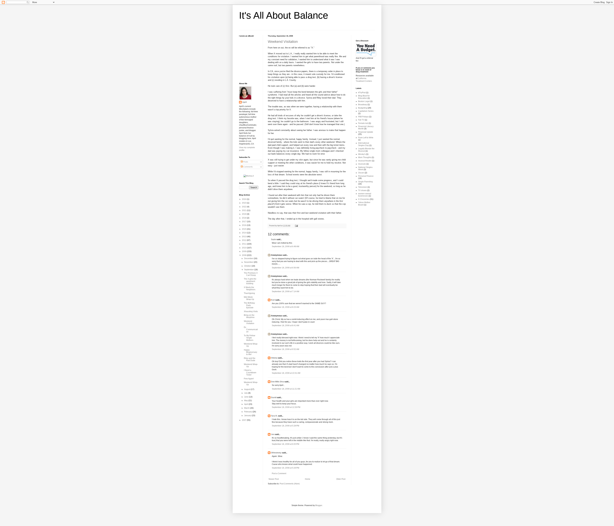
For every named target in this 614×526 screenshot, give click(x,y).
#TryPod (362, 92)
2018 (244, 218)
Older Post (340, 479)
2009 (244, 251)
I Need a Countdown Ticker (250, 372)
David (273, 397)
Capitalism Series (366, 111)
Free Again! (249, 379)
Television (362, 187)
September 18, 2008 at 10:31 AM (286, 373)
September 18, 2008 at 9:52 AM (285, 349)
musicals (362, 164)
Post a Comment (279, 473)
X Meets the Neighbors (249, 288)
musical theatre (364, 161)
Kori (273, 300)
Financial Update (365, 132)
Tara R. (274, 416)
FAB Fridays (363, 117)
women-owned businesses (364, 195)
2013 (244, 236)
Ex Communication (251, 329)
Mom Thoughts (364, 157)
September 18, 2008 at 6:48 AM (285, 246)
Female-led (363, 123)
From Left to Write (365, 137)
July (246, 393)
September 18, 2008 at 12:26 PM (286, 407)
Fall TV (361, 120)
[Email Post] (296, 226)
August (247, 389)
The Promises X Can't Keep (251, 274)
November (249, 262)
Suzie (273, 239)
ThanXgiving (249, 293)
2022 (244, 207)
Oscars (361, 173)
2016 (244, 225)
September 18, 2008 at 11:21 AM (286, 389)
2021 (244, 210)
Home (307, 479)
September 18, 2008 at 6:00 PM (285, 444)
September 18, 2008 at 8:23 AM (285, 307)
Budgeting (362, 108)
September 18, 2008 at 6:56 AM (285, 268)
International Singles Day (363, 144)
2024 (244, 199)
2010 (244, 248)
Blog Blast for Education (364, 97)
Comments (248, 167)
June (246, 397)
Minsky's (362, 154)
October (248, 266)
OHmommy (276, 453)
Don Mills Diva (277, 382)
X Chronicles (363, 199)
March (247, 408)
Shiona (274, 358)
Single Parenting (365, 182)
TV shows (362, 190)
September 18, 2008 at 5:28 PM (285, 426)
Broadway (362, 104)
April (244, 102)
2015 (244, 229)
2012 (244, 240)
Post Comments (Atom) (290, 484)
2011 (244, 244)
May (246, 400)
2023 (244, 203)
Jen (272, 434)
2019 (244, 214)
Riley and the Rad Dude (249, 359)
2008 (244, 255)
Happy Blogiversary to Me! (250, 352)
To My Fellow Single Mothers (249, 337)
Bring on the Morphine (249, 316)
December (249, 258)
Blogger (318, 505)
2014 (244, 233)
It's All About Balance (283, 15)
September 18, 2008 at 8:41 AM (285, 325)
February (248, 412)
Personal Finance (366, 176)
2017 (244, 221)
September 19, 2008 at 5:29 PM (285, 468)
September (249, 270)
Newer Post (274, 479)
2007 (244, 420)
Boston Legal (364, 101)
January (248, 415)
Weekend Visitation (283, 42)
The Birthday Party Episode (249, 305)
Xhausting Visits (251, 311)
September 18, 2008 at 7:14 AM (285, 291)
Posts (245, 162)
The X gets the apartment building (250, 281)
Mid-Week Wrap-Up (249, 298)
